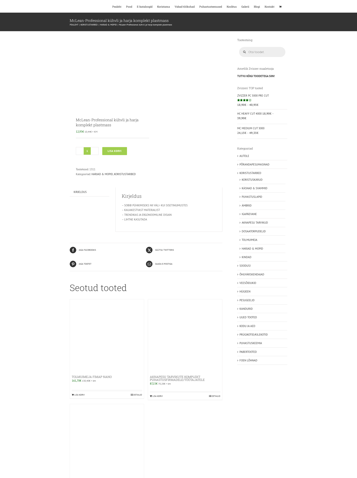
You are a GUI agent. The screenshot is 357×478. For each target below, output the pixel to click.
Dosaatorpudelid (254, 231)
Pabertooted (248, 352)
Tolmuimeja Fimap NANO (92, 377)
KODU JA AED (247, 326)
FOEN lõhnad (248, 360)
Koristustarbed (125, 174)
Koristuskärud (252, 179)
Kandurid (246, 308)
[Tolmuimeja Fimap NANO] (107, 336)
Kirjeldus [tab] (80, 192)
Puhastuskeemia (250, 343)
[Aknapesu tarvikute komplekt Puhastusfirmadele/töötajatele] (185, 336)
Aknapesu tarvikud (255, 222)
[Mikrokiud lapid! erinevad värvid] (107, 441)
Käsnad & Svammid (254, 188)
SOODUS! (245, 265)
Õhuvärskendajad (251, 274)
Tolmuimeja (249, 240)
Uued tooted (248, 317)
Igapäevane (249, 214)
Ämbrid (247, 205)
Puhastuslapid (252, 197)
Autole (244, 156)
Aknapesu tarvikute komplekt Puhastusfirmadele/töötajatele (177, 378)
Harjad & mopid (102, 174)
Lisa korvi (115, 151)
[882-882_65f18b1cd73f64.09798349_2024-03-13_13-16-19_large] (106, 71)
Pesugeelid (247, 300)
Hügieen (244, 291)
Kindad (246, 257)
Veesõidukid (247, 283)
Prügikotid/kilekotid (253, 334)
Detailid (137, 394)
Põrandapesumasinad (254, 164)
